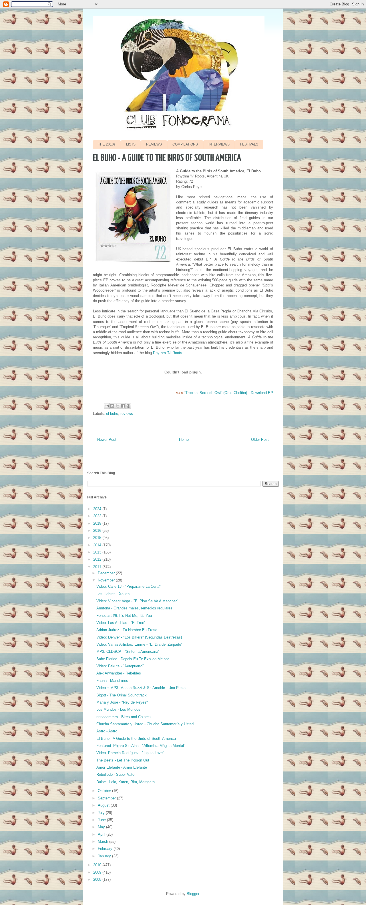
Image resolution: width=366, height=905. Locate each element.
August (104, 805)
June (102, 820)
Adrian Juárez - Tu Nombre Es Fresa (126, 630)
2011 (97, 567)
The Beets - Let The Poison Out (122, 760)
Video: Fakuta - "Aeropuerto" (120, 666)
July (102, 813)
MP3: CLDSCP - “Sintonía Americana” (127, 651)
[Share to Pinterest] (128, 406)
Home (184, 439)
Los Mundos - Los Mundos (118, 709)
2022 (97, 516)
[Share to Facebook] (123, 406)
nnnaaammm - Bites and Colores (123, 717)
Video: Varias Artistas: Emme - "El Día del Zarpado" (139, 644)
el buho (112, 413)
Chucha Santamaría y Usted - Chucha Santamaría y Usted (145, 724)
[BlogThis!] (112, 406)
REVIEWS (154, 144)
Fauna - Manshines (112, 680)
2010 (97, 865)
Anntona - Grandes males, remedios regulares (134, 608)
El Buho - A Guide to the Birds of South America (136, 738)
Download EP (262, 393)
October (105, 791)
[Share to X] (117, 406)
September (107, 798)
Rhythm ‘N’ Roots (167, 353)
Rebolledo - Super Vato (115, 774)
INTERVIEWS (219, 144)
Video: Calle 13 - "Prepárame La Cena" (128, 586)
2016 (97, 530)
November (107, 580)
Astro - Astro (106, 731)
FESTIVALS (249, 144)
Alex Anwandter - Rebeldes (118, 673)
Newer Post (106, 439)
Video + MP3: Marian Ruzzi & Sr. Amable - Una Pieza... (142, 688)
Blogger (193, 894)
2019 (97, 523)
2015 (97, 538)
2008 (97, 879)
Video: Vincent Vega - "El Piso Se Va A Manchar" (137, 601)
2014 (97, 545)
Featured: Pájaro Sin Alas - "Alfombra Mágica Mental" (140, 746)
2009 (97, 872)
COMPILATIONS (185, 144)
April (102, 834)
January (105, 856)
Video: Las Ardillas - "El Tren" (121, 623)
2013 (97, 552)
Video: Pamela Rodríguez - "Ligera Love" (130, 753)
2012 (97, 559)
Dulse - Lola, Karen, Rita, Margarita (125, 782)
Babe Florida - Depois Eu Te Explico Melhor (132, 659)
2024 (97, 509)
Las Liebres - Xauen (113, 594)
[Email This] (107, 406)
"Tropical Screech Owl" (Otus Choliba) (215, 393)
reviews (126, 413)
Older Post (260, 439)
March (103, 841)
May (102, 827)
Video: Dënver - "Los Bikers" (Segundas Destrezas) (139, 637)
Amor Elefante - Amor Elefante (121, 767)
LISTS (131, 144)
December (107, 573)
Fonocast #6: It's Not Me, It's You (124, 615)
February (106, 849)
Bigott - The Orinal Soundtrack (121, 695)
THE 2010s (107, 144)
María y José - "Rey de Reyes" (122, 702)
